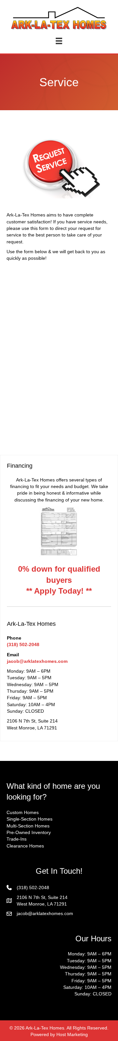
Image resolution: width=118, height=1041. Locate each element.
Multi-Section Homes (28, 825)
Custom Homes (23, 812)
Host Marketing (72, 1034)
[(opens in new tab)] (59, 531)
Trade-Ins (17, 839)
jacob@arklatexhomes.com (37, 661)
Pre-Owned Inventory (29, 832)
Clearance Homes (25, 845)
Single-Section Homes (29, 819)
